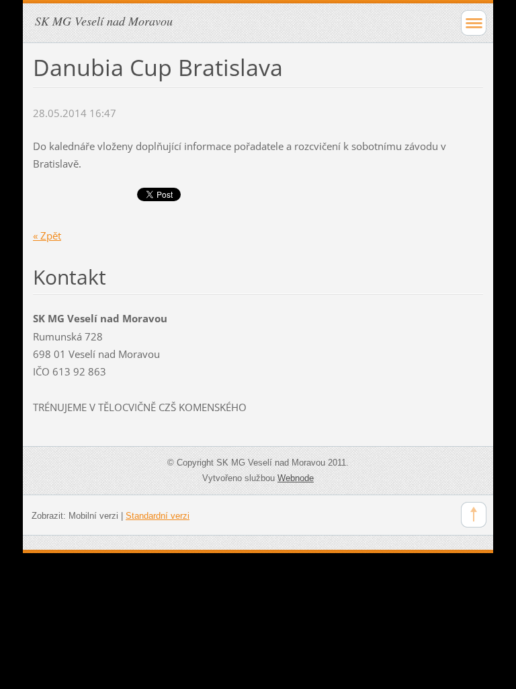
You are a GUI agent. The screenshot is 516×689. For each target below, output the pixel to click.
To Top (473, 515)
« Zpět (47, 235)
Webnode (295, 478)
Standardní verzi (157, 516)
